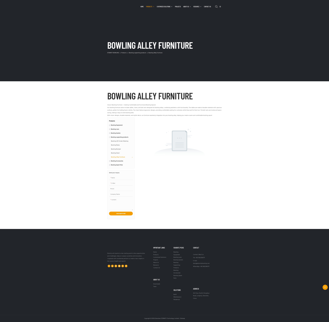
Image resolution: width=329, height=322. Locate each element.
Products (124, 53)
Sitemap (182, 318)
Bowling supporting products (137, 53)
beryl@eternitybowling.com (201, 263)
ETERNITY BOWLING (113, 53)
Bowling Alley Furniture (155, 53)
